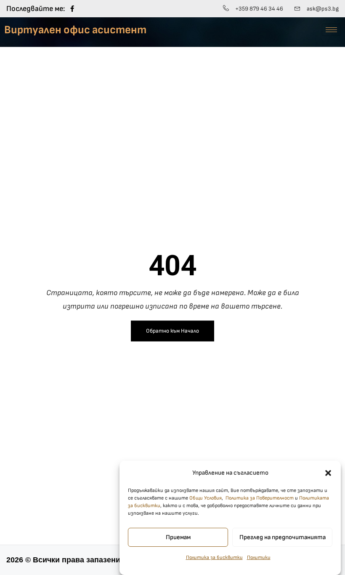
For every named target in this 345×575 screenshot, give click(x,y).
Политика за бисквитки (214, 557)
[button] (328, 473)
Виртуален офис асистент (75, 30)
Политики (259, 557)
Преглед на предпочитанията (282, 537)
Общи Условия (205, 498)
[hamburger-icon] (331, 30)
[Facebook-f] (72, 8)
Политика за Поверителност (260, 498)
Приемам (178, 537)
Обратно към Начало (172, 331)
